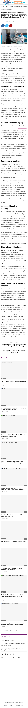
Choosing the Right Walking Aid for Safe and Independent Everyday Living (12, 435)
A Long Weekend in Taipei (7, 640)
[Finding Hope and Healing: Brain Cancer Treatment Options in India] (14, 557)
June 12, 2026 (5, 491)
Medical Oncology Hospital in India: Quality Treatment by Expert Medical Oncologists (12, 623)
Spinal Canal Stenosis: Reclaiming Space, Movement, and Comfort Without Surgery (12, 462)
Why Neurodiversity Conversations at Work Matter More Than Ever (12, 515)
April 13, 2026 (5, 626)
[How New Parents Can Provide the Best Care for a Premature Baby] (14, 530)
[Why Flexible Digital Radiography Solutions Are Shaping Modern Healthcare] (14, 397)
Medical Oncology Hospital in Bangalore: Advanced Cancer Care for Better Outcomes (12, 488)
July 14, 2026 (5, 385)
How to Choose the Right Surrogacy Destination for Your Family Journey (13, 382)
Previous (5, 630)
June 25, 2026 (5, 465)
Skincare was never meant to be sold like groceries (13, 658)
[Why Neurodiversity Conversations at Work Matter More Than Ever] (14, 504)
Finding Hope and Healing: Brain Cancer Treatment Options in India (11, 568)
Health (3, 9)
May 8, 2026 (4, 571)
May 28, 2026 (5, 518)
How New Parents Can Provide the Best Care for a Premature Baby (13, 542)
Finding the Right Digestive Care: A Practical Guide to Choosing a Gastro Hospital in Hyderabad (12, 596)
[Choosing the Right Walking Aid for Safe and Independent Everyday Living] (14, 424)
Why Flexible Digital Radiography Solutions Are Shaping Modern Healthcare (13, 408)
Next (11, 630)
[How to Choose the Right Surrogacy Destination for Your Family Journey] (14, 370)
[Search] (27, 2)
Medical (9, 9)
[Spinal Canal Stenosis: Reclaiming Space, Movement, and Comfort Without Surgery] (14, 450)
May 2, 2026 (4, 600)
